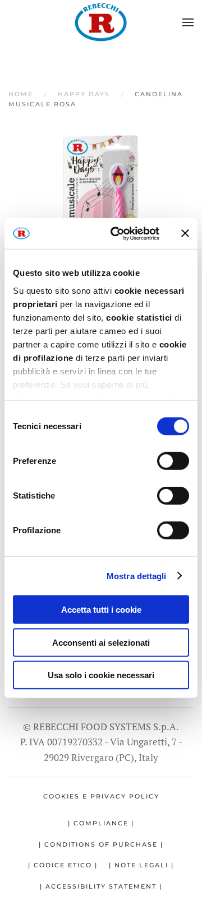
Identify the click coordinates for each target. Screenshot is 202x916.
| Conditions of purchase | (101, 844)
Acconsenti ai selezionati (101, 642)
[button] (188, 22)
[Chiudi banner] (185, 233)
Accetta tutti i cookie (101, 609)
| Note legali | (141, 865)
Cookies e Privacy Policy (101, 796)
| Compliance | (101, 823)
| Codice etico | (63, 865)
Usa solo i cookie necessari (101, 675)
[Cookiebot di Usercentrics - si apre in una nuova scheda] (117, 233)
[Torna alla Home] (101, 22)
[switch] (173, 461)
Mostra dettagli (137, 575)
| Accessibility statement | (101, 886)
